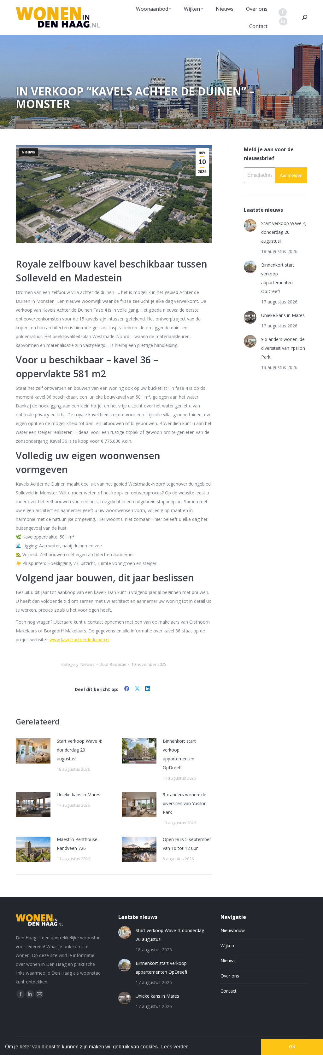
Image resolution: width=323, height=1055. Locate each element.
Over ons (229, 976)
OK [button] (292, 1046)
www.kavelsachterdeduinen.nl (79, 640)
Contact (228, 991)
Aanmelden (291, 175)
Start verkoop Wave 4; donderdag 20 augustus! (79, 750)
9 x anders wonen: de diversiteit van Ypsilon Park (185, 803)
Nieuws (28, 152)
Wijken (227, 945)
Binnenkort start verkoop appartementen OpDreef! (179, 754)
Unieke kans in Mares (78, 795)
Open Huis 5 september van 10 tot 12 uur (187, 843)
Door (112, 664)
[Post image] (33, 751)
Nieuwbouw (232, 930)
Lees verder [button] (174, 1046)
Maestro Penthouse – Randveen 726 (79, 843)
